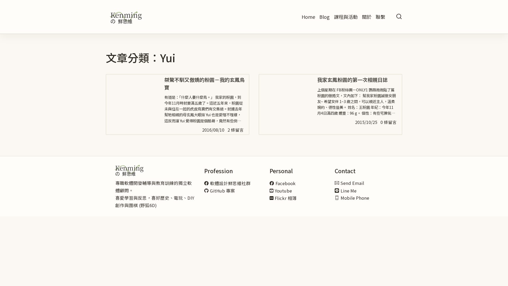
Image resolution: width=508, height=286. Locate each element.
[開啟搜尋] (399, 16)
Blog (324, 16)
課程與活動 (346, 16)
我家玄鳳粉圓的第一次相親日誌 (352, 79)
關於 (366, 16)
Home (308, 16)
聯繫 (380, 16)
